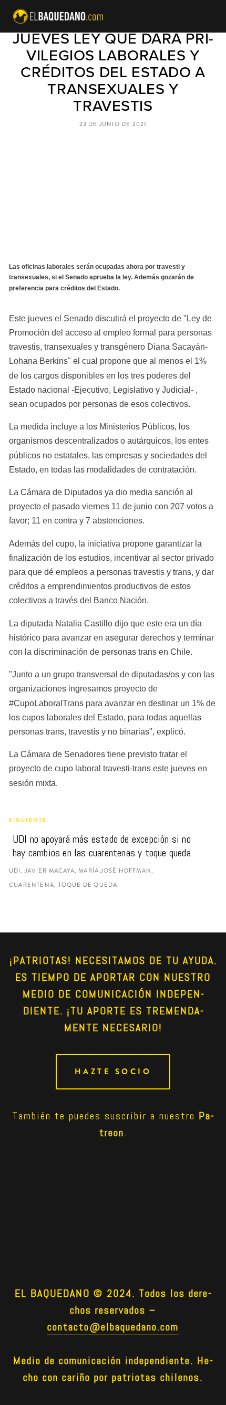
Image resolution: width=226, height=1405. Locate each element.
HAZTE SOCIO (113, 1071)
